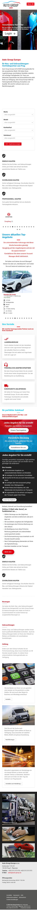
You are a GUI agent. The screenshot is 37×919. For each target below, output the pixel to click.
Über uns (8, 552)
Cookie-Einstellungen (12, 899)
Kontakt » (8, 699)
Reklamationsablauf (12, 897)
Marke (6, 112)
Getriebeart (7, 135)
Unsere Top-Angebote (18, 430)
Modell (6, 119)
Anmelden (9, 895)
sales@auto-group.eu (14, 873)
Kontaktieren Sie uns (18, 447)
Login (8, 33)
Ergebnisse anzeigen (12, 144)
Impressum (16, 895)
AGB (22, 895)
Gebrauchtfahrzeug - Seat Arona (17, 293)
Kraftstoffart (8, 127)
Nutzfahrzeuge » (10, 739)
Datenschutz (22, 897)
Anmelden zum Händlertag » (13, 783)
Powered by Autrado (26, 907)
